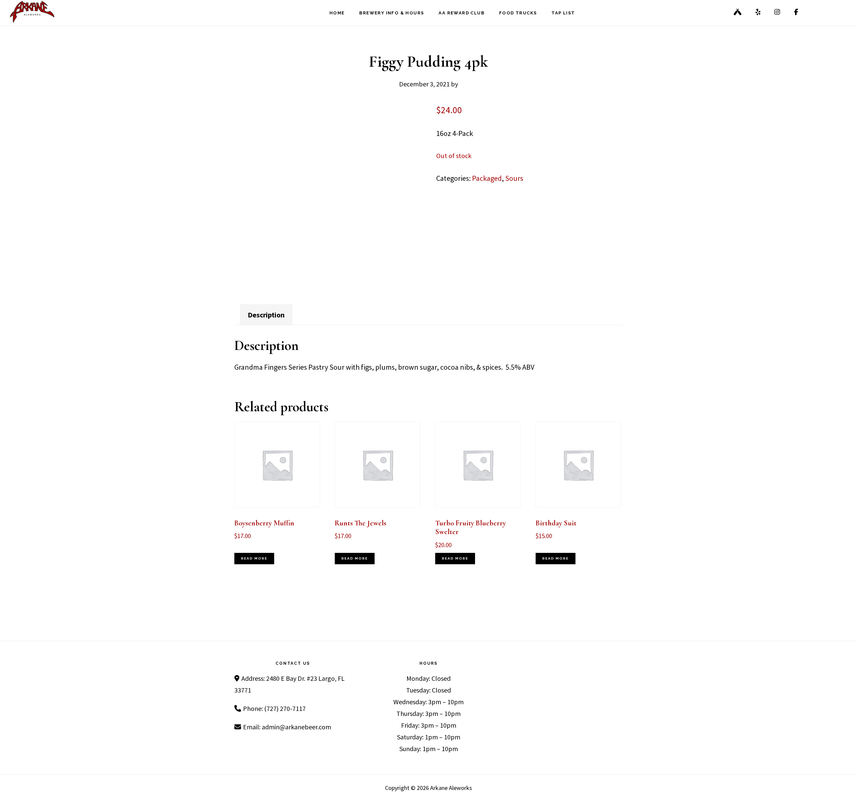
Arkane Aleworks (43, 12)
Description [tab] (266, 314)
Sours (514, 178)
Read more (254, 558)
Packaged (487, 178)
